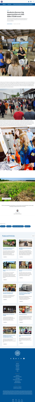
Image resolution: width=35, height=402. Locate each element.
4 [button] (18, 217)
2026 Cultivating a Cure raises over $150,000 (8, 315)
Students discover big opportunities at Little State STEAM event (22, 4)
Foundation (17, 369)
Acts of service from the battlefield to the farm (25, 270)
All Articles (9, 4)
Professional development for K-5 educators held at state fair (8, 249)
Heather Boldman (9, 23)
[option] (17, 197)
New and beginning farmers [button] (6, 198)
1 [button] (15, 217)
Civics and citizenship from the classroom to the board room (8, 293)
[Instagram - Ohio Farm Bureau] (18, 358)
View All (33, 235)
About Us (17, 363)
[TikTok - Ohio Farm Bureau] (24, 358)
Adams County (3, 226)
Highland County (27, 226)
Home (4, 4)
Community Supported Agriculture (18, 226)
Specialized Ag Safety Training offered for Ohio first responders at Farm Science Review (25, 293)
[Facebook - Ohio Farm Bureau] (10, 358)
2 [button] (16, 217)
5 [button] (19, 217)
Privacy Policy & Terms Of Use (17, 379)
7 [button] (20, 217)
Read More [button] (5, 256)
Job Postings (17, 378)
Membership (17, 365)
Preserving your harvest (23, 314)
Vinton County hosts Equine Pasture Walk (25, 336)
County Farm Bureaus (17, 382)
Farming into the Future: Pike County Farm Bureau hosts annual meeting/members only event (9, 336)
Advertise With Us (17, 381)
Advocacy (17, 366)
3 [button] (17, 217)
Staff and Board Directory (18, 376)
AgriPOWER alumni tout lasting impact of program (25, 249)
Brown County (9, 226)
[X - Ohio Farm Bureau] (13, 358)
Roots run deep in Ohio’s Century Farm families (9, 270)
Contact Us (17, 375)
